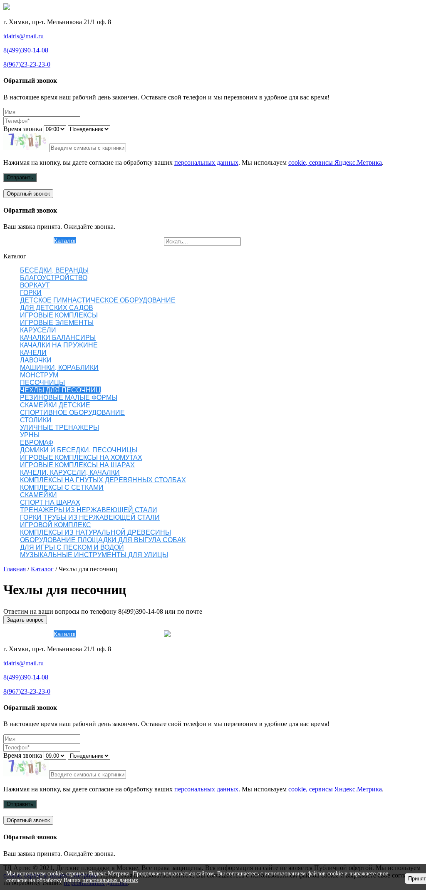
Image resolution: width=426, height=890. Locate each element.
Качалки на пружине (59, 345)
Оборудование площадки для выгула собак (103, 539)
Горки (31, 292)
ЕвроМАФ (36, 442)
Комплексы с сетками (62, 487)
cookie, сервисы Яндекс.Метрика (335, 162)
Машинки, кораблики (59, 367)
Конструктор (94, 240)
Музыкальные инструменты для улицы (94, 554)
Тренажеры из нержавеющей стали (88, 509)
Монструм (39, 375)
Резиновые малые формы (68, 397)
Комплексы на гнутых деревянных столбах (103, 479)
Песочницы (42, 382)
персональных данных (206, 162)
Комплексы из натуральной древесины (95, 532)
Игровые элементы (57, 322)
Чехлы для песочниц (60, 390)
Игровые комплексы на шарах (77, 465)
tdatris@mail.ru (23, 36)
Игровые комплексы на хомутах (81, 457)
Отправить (20, 177)
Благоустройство (53, 277)
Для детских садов (56, 307)
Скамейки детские (55, 405)
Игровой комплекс (55, 524)
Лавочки (36, 360)
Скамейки (38, 494)
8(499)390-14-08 (26, 50)
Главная (14, 569)
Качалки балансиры (58, 337)
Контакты (150, 240)
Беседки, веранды (54, 270)
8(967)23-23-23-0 (26, 64)
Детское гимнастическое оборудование (98, 300)
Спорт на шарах (50, 502)
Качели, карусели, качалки (70, 472)
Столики (36, 420)
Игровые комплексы (59, 315)
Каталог (65, 240)
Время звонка (22, 128)
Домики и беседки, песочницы (78, 450)
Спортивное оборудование (72, 412)
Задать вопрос (25, 620)
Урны (30, 435)
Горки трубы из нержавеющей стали (90, 517)
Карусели (38, 330)
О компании (37, 240)
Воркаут (35, 285)
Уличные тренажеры (59, 427)
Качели (33, 352)
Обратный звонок (28, 194)
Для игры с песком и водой (72, 547)
